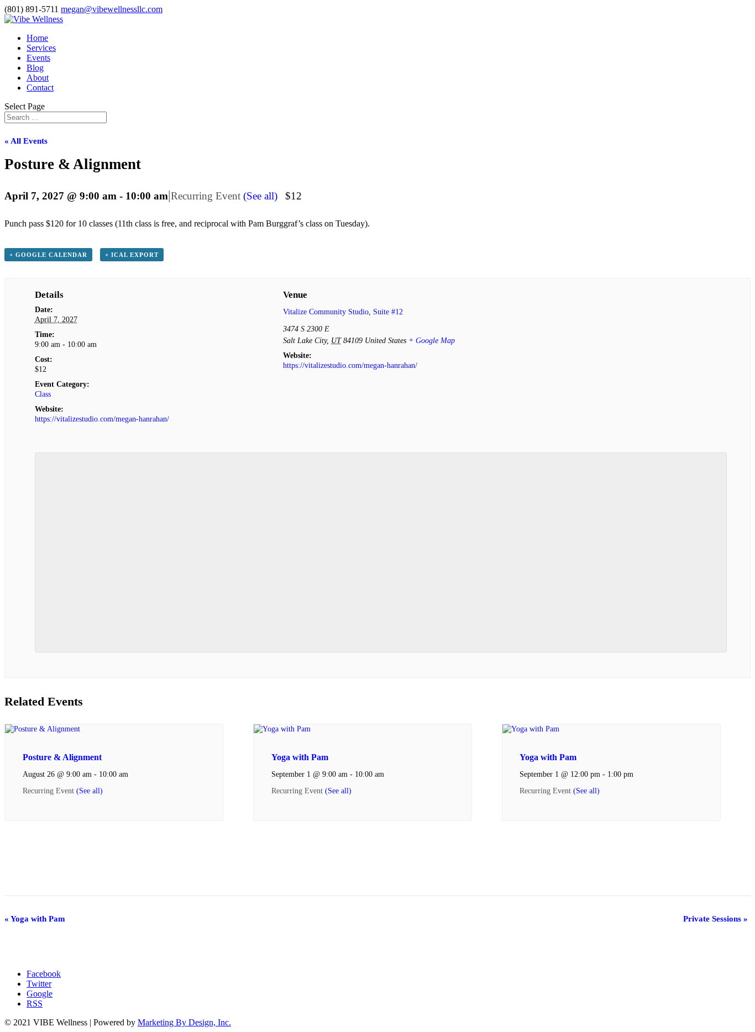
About (38, 77)
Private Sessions (715, 918)
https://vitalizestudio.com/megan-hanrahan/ (102, 419)
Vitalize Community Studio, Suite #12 (343, 312)
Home (37, 38)
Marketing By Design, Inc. (184, 1022)
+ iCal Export (132, 254)
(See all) (260, 196)
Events (38, 57)
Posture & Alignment (62, 757)
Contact (40, 87)
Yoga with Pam (299, 757)
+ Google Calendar (48, 254)
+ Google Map (431, 340)
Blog (35, 67)
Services (41, 47)
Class (43, 394)
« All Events (26, 140)
